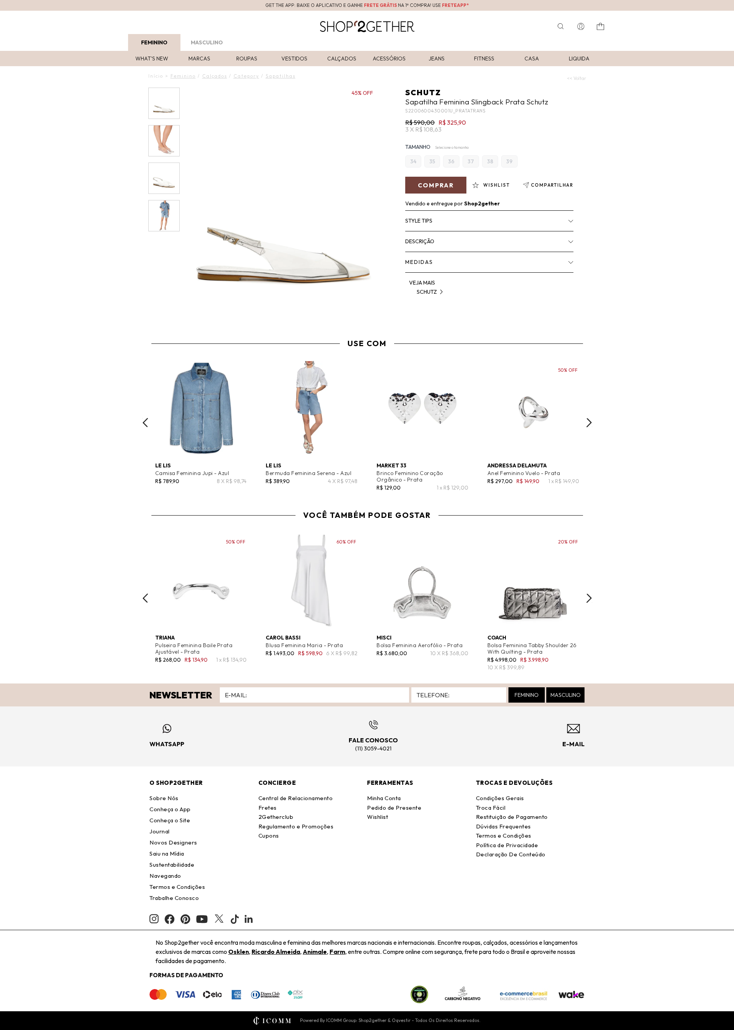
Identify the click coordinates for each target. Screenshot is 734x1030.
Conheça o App (170, 809)
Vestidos (294, 58)
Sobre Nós (164, 798)
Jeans (437, 58)
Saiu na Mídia (166, 853)
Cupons (268, 835)
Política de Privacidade (507, 845)
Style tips (418, 220)
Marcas (199, 58)
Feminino (154, 42)
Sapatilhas (281, 76)
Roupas (246, 58)
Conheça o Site (169, 820)
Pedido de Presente (394, 807)
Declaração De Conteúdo (511, 854)
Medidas (419, 262)
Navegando (165, 875)
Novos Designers (173, 842)
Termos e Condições (177, 886)
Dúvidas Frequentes (503, 826)
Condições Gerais (500, 798)
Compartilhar (552, 185)
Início (155, 76)
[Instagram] (154, 919)
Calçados (341, 58)
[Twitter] (219, 919)
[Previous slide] (145, 422)
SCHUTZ (423, 92)
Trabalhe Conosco (174, 897)
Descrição (419, 241)
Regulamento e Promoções (296, 826)
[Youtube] (202, 919)
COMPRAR (436, 185)
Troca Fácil (491, 807)
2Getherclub (276, 816)
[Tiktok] (235, 919)
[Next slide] (589, 422)
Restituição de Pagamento (512, 816)
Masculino (207, 42)
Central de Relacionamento (295, 798)
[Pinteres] (185, 919)
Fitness (484, 58)
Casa (532, 58)
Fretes (267, 807)
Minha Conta (384, 798)
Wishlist (377, 816)
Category (246, 76)
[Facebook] (169, 919)
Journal (159, 831)
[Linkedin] (249, 919)
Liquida (579, 58)
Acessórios (389, 58)
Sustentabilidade (171, 864)
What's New (151, 58)
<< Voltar (576, 78)
